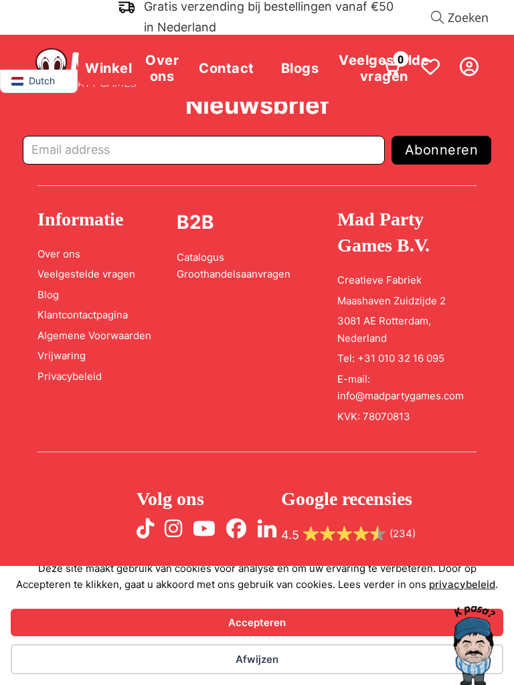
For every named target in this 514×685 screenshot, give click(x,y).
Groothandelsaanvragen (233, 274)
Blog (48, 294)
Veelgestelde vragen (86, 274)
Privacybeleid (69, 376)
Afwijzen (257, 659)
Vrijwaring (61, 355)
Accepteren (257, 622)
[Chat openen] (474, 645)
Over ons (162, 68)
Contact (226, 68)
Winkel (108, 68)
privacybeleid (462, 584)
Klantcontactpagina (82, 314)
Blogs (300, 68)
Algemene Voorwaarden (94, 335)
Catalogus (200, 257)
